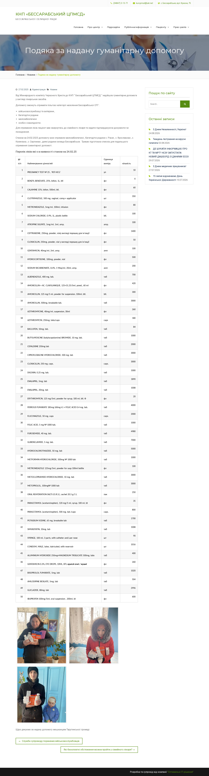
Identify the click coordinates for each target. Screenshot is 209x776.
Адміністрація (38, 89)
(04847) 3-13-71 (120, 3)
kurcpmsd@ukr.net (144, 3)
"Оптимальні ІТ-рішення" (180, 772)
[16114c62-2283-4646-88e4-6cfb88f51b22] (94, 635)
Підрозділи (113, 27)
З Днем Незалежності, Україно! (169, 129)
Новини (53, 89)
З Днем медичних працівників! (169, 166)
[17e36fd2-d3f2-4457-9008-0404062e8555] (42, 694)
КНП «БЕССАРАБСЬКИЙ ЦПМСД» (50, 14)
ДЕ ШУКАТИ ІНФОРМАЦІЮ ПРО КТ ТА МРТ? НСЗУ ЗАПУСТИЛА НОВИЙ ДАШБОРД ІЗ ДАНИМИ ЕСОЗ (169, 152)
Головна (78, 27)
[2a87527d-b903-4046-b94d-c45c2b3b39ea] (42, 635)
